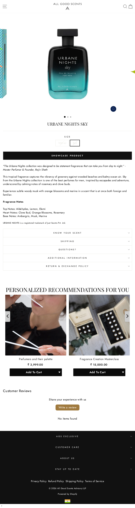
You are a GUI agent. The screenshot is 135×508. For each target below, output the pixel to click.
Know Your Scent (67, 232)
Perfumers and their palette (35, 359)
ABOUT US (67, 458)
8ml (75, 143)
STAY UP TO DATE (67, 469)
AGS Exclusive (67, 436)
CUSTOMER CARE (67, 447)
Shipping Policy (74, 481)
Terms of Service (94, 481)
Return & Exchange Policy (67, 266)
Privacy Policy (38, 481)
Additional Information (67, 257)
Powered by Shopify (67, 494)
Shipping (67, 241)
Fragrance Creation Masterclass (99, 359)
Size (67, 136)
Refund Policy (56, 481)
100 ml (62, 143)
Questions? (67, 249)
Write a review (68, 407)
